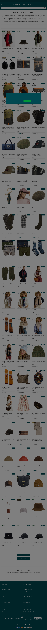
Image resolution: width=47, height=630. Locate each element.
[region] (23, 98)
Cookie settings (19, 100)
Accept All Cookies (27, 100)
